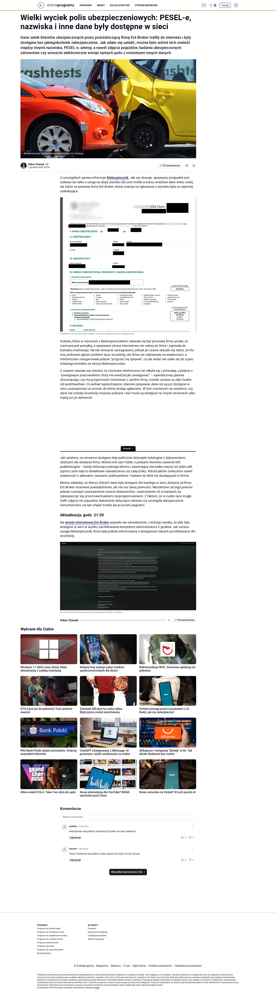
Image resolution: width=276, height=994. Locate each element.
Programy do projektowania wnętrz (52, 935)
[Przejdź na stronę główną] (41, 7)
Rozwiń (127, 448)
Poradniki (92, 928)
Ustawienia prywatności (188, 965)
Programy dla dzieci (45, 946)
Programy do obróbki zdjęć (48, 928)
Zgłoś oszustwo (120, 5)
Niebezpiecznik (117, 178)
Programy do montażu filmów (50, 939)
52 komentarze (171, 165)
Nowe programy (44, 953)
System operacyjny (96, 939)
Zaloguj (225, 5)
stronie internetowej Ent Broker (87, 522)
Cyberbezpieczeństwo (97, 935)
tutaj (97, 987)
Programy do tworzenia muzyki (50, 932)
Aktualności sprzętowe (97, 932)
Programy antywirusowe (47, 943)
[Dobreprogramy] (63, 5)
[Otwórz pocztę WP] (203, 5)
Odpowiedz (75, 837)
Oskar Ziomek (36, 164)
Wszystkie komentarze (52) (126, 871)
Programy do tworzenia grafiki (50, 950)
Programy (86, 5)
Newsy (101, 5)
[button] (213, 5)
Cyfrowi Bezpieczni (146, 5)
